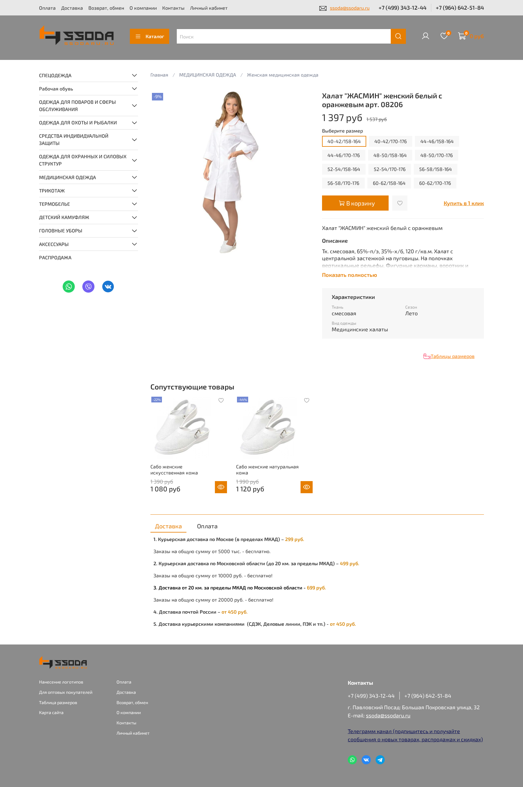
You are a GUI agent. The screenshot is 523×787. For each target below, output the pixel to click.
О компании (143, 8)
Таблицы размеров (453, 356)
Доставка (72, 8)
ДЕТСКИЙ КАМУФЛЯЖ (64, 217)
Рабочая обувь (56, 88)
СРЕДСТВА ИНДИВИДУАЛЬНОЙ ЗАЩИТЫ (73, 139)
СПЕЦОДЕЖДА (55, 75)
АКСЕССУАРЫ (54, 244)
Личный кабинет (209, 8)
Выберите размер (342, 130)
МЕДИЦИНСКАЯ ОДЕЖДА (67, 177)
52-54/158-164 (343, 169)
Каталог (155, 36)
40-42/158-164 (344, 141)
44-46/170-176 (343, 155)
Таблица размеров (58, 702)
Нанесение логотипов (61, 681)
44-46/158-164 (437, 141)
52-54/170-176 (390, 169)
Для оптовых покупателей (65, 692)
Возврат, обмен (106, 8)
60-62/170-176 (435, 183)
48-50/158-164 (390, 155)
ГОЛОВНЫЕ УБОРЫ (60, 230)
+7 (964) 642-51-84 (460, 7)
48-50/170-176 (436, 155)
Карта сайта (51, 712)
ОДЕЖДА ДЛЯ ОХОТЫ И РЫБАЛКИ (78, 122)
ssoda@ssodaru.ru (350, 8)
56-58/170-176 (343, 183)
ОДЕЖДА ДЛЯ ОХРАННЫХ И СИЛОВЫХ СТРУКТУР (83, 159)
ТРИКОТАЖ (52, 190)
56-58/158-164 (435, 169)
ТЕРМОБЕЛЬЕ (54, 203)
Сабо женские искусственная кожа (174, 469)
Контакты (173, 8)
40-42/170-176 (390, 141)
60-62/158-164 (389, 183)
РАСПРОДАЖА (55, 257)
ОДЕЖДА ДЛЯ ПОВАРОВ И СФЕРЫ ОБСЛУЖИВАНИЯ (77, 105)
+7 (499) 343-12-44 (402, 7)
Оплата (47, 8)
